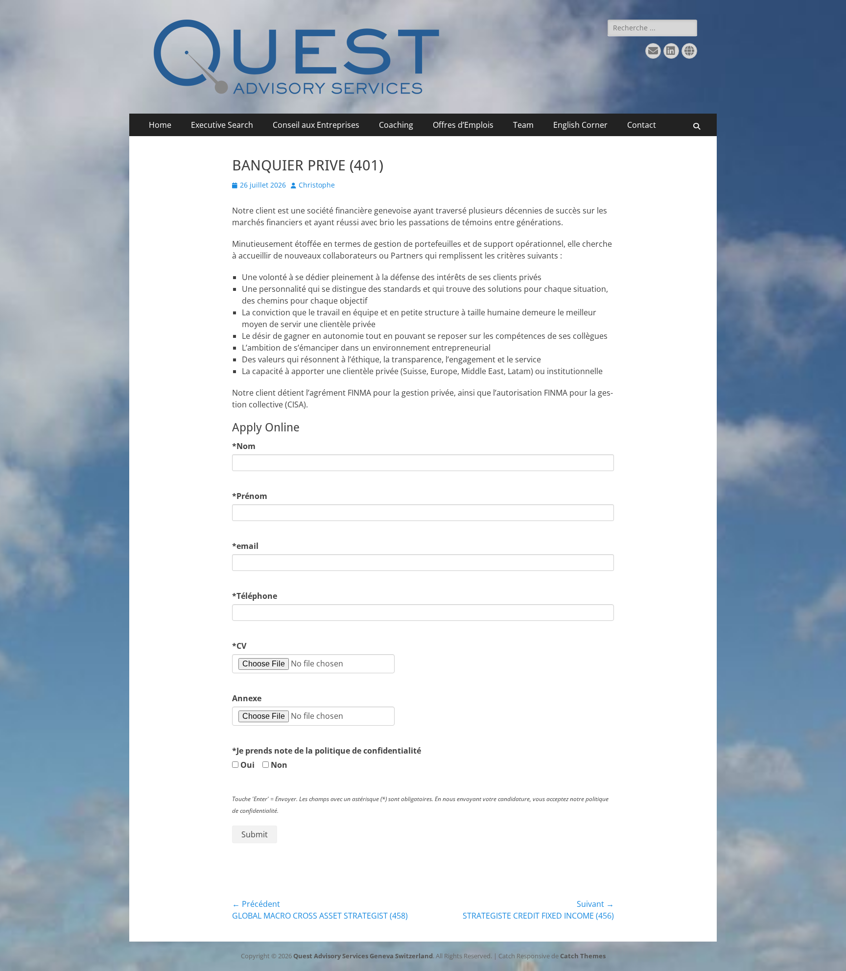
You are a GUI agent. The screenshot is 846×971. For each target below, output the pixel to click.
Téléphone (254, 596)
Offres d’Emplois (463, 124)
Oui (250, 764)
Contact (641, 124)
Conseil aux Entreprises (316, 124)
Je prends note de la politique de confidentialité (326, 750)
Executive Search (222, 124)
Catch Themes (583, 955)
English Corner (580, 124)
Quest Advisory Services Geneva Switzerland (363, 955)
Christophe (317, 184)
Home (160, 124)
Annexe (246, 698)
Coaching (396, 124)
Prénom (249, 496)
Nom (244, 446)
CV (239, 645)
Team (523, 124)
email (245, 546)
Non (282, 764)
